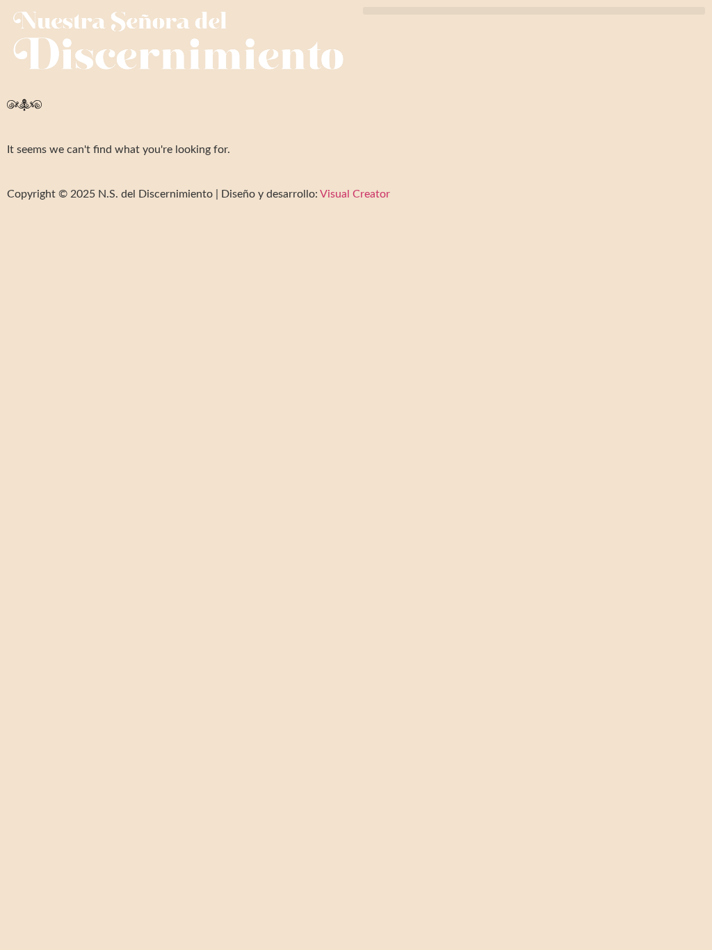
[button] (534, 11)
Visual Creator (354, 194)
